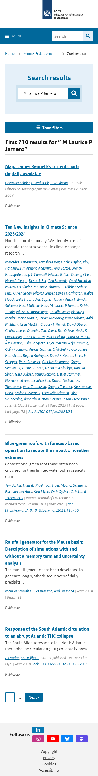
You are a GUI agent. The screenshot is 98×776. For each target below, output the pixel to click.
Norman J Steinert (18, 380)
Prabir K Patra (34, 336)
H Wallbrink (40, 182)
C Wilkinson (59, 182)
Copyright (49, 751)
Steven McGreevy (51, 318)
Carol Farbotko (80, 280)
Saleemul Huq (15, 305)
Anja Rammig (78, 342)
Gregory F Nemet (52, 324)
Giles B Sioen (24, 374)
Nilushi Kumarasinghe (32, 311)
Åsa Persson (13, 342)
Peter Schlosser (29, 361)
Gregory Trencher (60, 386)
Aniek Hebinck (75, 299)
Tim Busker (13, 485)
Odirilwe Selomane (55, 361)
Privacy (49, 757)
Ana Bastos (62, 268)
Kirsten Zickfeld (49, 399)
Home (10, 53)
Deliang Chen (80, 274)
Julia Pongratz (34, 342)
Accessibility (49, 770)
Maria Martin (27, 318)
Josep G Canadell (34, 274)
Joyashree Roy (49, 261)
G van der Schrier (17, 182)
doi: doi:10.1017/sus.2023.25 (50, 411)
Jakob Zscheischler (75, 399)
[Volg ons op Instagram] (38, 738)
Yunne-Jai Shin (32, 367)
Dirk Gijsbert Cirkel (65, 491)
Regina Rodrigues (35, 355)
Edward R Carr (59, 274)
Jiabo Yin (30, 399)
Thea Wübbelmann (55, 392)
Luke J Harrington (69, 293)
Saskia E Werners (27, 392)
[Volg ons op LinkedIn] (38, 730)
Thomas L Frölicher (62, 286)
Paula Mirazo (74, 318)
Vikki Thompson (34, 386)
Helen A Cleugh (16, 280)
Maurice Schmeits (73, 485)
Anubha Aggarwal (39, 268)
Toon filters (52, 127)
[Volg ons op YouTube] (53, 738)
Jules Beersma (42, 590)
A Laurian (12, 657)
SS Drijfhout (30, 657)
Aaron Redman (40, 349)
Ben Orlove (66, 330)
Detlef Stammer (68, 374)
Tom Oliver (48, 330)
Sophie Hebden (53, 299)
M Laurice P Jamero (64, 305)
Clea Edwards (57, 280)
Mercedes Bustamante (21, 261)
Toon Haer (51, 485)
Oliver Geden (22, 293)
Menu (17, 36)
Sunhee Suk (41, 380)
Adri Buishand (64, 590)
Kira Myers (42, 491)
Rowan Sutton (62, 380)
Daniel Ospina (71, 261)
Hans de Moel (33, 485)
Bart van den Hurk (18, 491)
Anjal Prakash (57, 342)
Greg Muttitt (29, 324)
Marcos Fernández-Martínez (26, 286)
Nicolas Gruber (43, 293)
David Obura (76, 324)
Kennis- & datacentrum (41, 53)
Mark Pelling (55, 336)
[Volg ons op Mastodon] (81, 738)
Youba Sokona (45, 374)
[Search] (88, 36)
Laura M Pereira (78, 336)
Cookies (49, 763)
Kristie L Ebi (37, 280)
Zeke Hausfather (28, 299)
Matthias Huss (37, 305)
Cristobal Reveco (65, 349)
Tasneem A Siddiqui (58, 367)
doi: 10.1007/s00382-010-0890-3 (60, 663)
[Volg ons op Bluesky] (67, 738)
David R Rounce (61, 355)
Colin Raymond (16, 349)
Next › (33, 697)
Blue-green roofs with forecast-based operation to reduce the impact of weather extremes (47, 450)
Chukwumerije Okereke (22, 330)
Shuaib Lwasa (60, 311)
